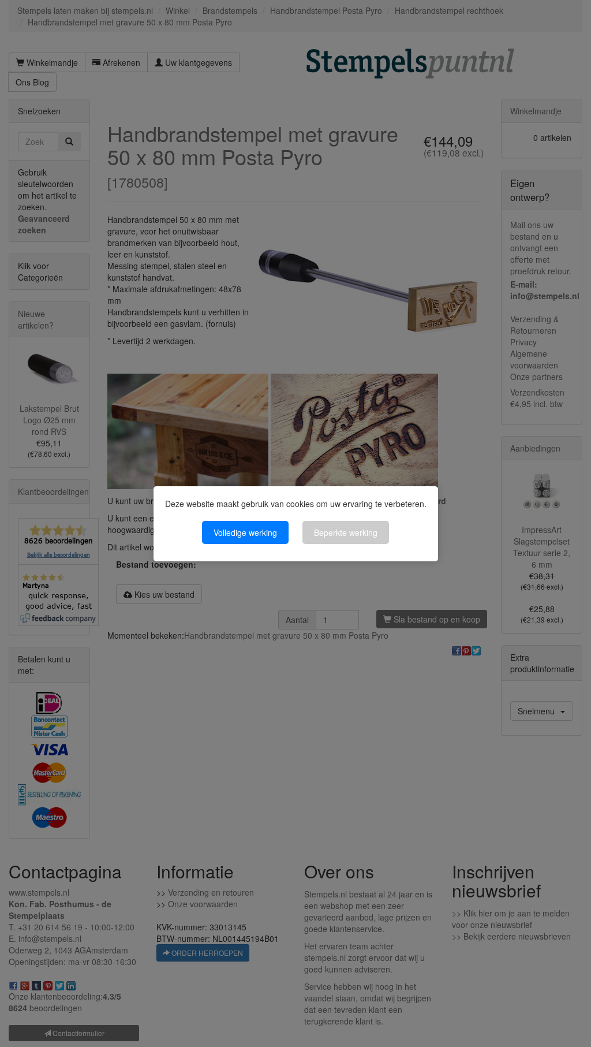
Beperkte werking (345, 532)
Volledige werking (245, 532)
